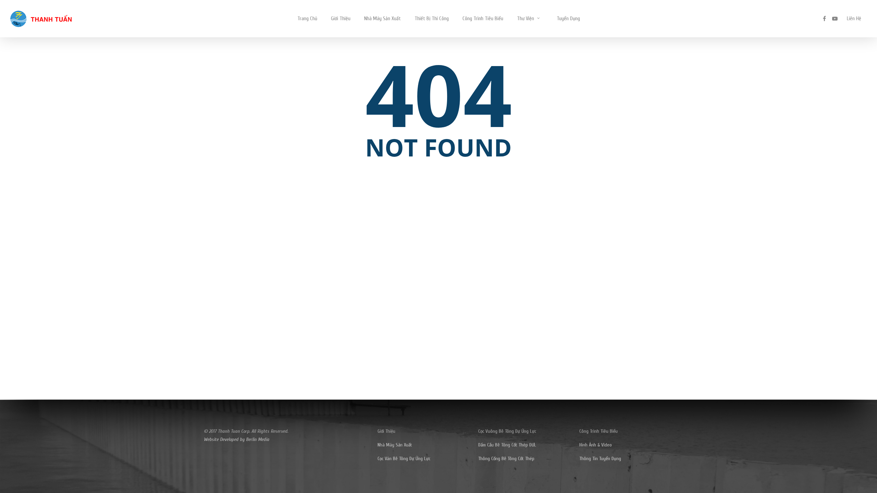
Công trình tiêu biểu (482, 19)
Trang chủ (307, 19)
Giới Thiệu (386, 431)
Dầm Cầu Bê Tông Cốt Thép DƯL (507, 445)
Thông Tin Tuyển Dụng (600, 459)
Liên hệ (854, 19)
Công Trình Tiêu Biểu (598, 431)
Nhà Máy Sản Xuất (382, 19)
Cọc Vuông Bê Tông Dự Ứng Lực (507, 431)
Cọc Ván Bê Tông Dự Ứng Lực (404, 459)
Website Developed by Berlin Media (236, 439)
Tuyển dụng (568, 19)
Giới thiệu (340, 19)
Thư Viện (525, 19)
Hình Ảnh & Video (595, 445)
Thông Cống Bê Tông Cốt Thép (506, 459)
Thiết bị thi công (432, 19)
